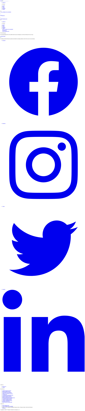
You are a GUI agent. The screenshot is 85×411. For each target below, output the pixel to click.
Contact (3, 9)
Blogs (3, 6)
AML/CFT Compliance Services (7, 393)
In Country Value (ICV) (6, 401)
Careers (3, 7)
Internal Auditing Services (6, 391)
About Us (3, 2)
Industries (3, 8)
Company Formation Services (7, 399)
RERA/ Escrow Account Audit (7, 402)
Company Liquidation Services (7, 400)
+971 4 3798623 (5, 29)
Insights (3, 5)
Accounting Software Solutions (7, 398)
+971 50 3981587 (10, 29)
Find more (4, 408)
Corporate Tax (4, 394)
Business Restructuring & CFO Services (8, 397)
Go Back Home (2, 36)
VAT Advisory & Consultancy (7, 392)
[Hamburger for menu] (0, 11)
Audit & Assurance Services (6, 390)
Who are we (4, 386)
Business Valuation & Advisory (7, 396)
